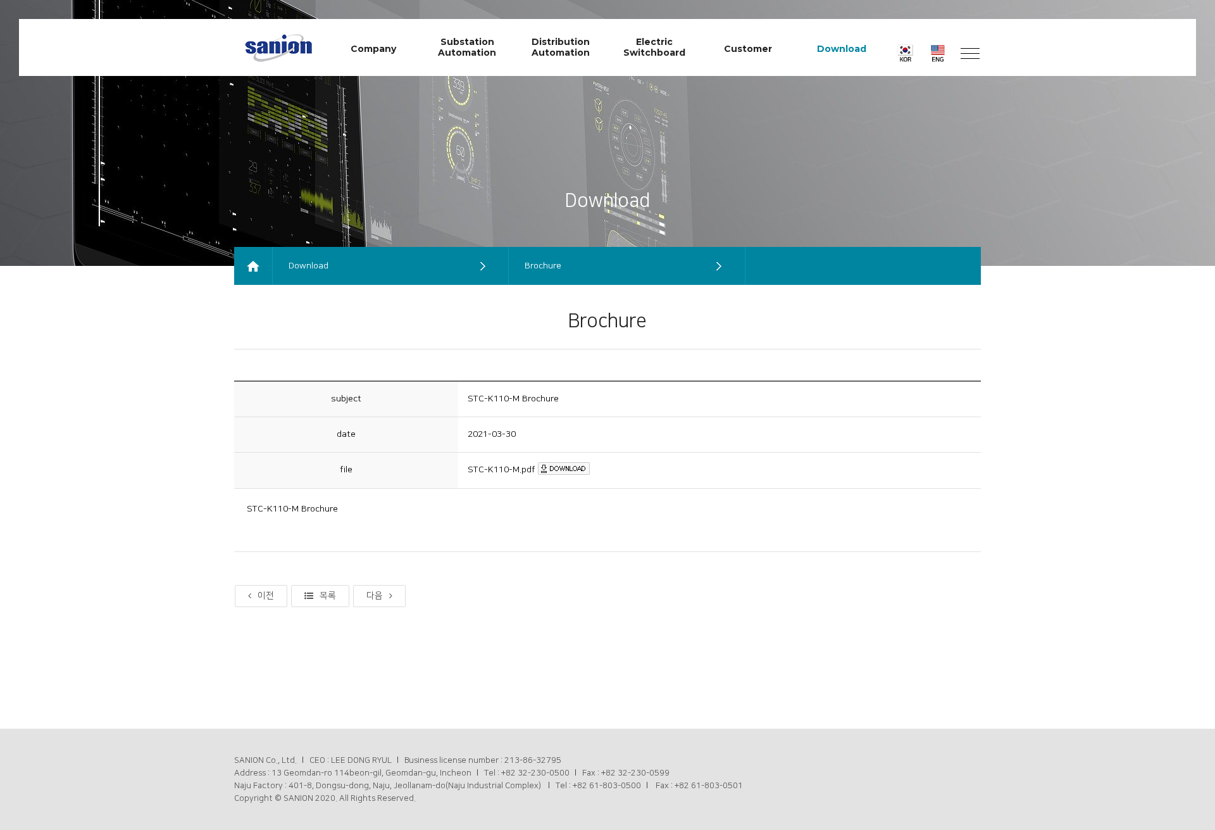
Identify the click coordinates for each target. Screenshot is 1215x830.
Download (308, 266)
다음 (374, 596)
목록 (328, 596)
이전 (266, 596)
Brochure (543, 266)
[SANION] (278, 45)
